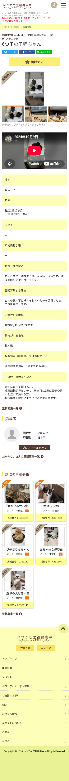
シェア (28, 52)
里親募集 (14, 26)
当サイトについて (12, 723)
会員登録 (25, 647)
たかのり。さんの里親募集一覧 (21, 456)
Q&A (4, 704)
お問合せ (7, 732)
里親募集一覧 (10, 408)
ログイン (46, 647)
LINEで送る (45, 52)
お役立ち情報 (9, 714)
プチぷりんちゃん (17, 549)
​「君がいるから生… (18, 506)
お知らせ (7, 741)
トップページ (9, 658)
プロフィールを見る (34, 447)
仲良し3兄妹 (51, 506)
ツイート (11, 52)
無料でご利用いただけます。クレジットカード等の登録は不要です (26, 19)
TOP (4, 26)
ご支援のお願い (11, 695)
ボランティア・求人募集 (15, 686)
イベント (7, 677)
